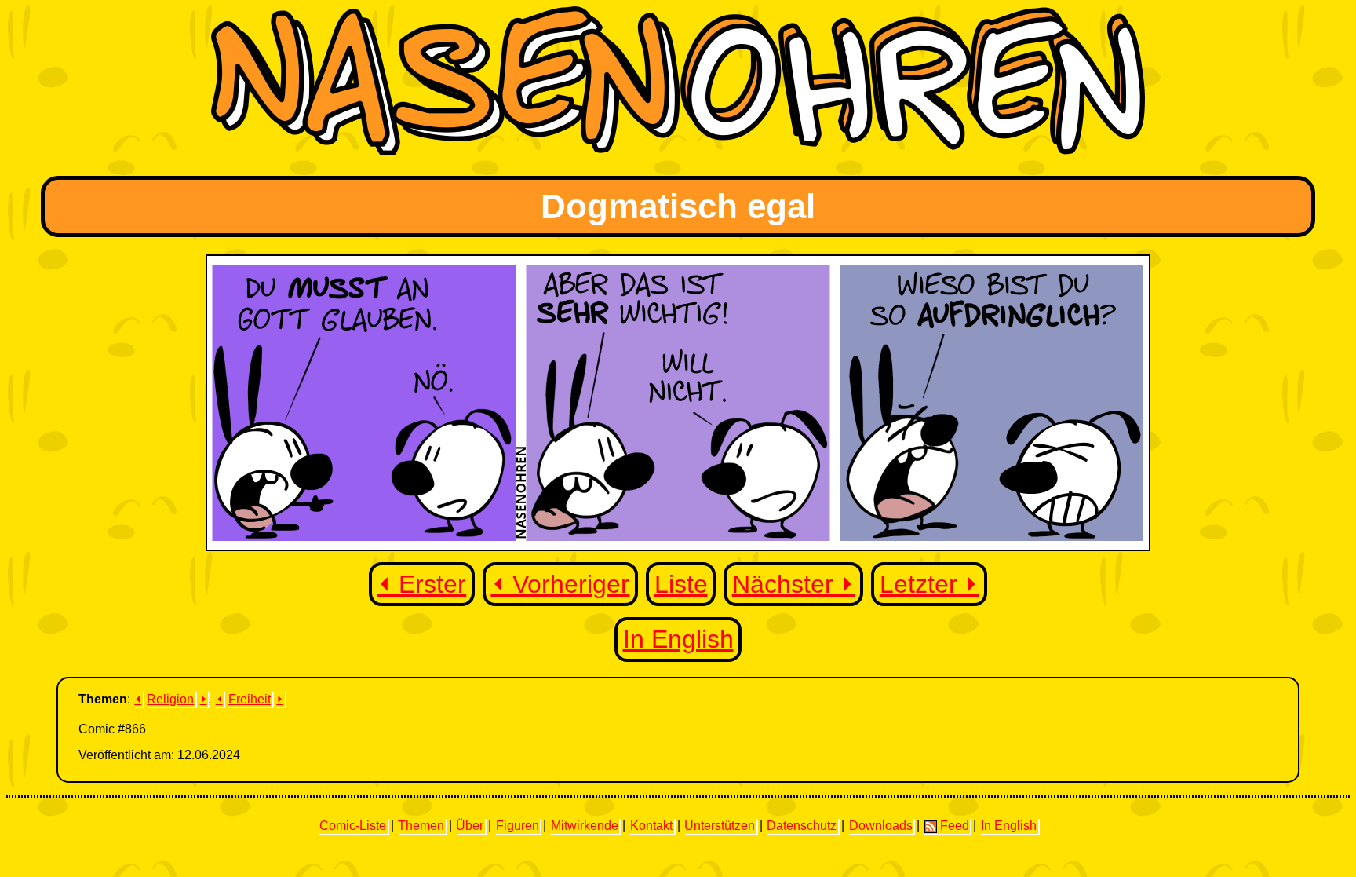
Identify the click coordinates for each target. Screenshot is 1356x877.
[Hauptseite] (678, 151)
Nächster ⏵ (793, 584)
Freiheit (249, 699)
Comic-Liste (352, 825)
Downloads (881, 825)
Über (469, 825)
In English (678, 639)
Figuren (517, 825)
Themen (421, 825)
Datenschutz (802, 825)
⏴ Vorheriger (559, 584)
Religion (170, 699)
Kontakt (651, 825)
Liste (681, 584)
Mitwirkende (584, 825)
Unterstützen (719, 825)
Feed (954, 825)
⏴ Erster (421, 584)
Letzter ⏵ (929, 584)
